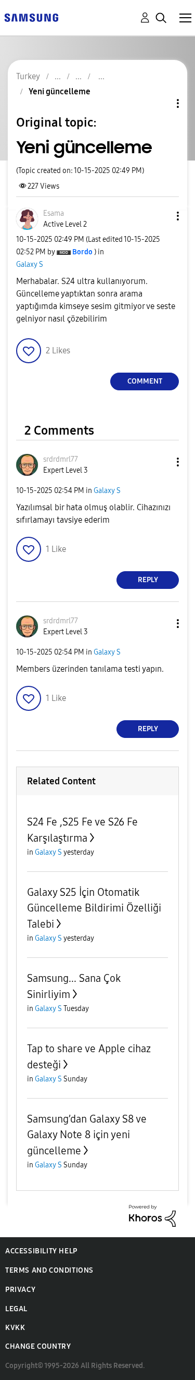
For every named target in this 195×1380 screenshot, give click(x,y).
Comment (144, 381)
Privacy (20, 1289)
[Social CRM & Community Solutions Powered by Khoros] (152, 1215)
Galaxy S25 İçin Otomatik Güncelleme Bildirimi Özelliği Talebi (94, 908)
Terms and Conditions (49, 1270)
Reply (148, 579)
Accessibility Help (41, 1251)
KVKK (15, 1327)
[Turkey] (31, 17)
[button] (160, 216)
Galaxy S (29, 264)
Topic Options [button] (160, 103)
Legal (16, 1308)
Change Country (38, 1346)
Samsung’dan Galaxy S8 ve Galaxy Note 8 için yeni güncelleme (87, 1135)
